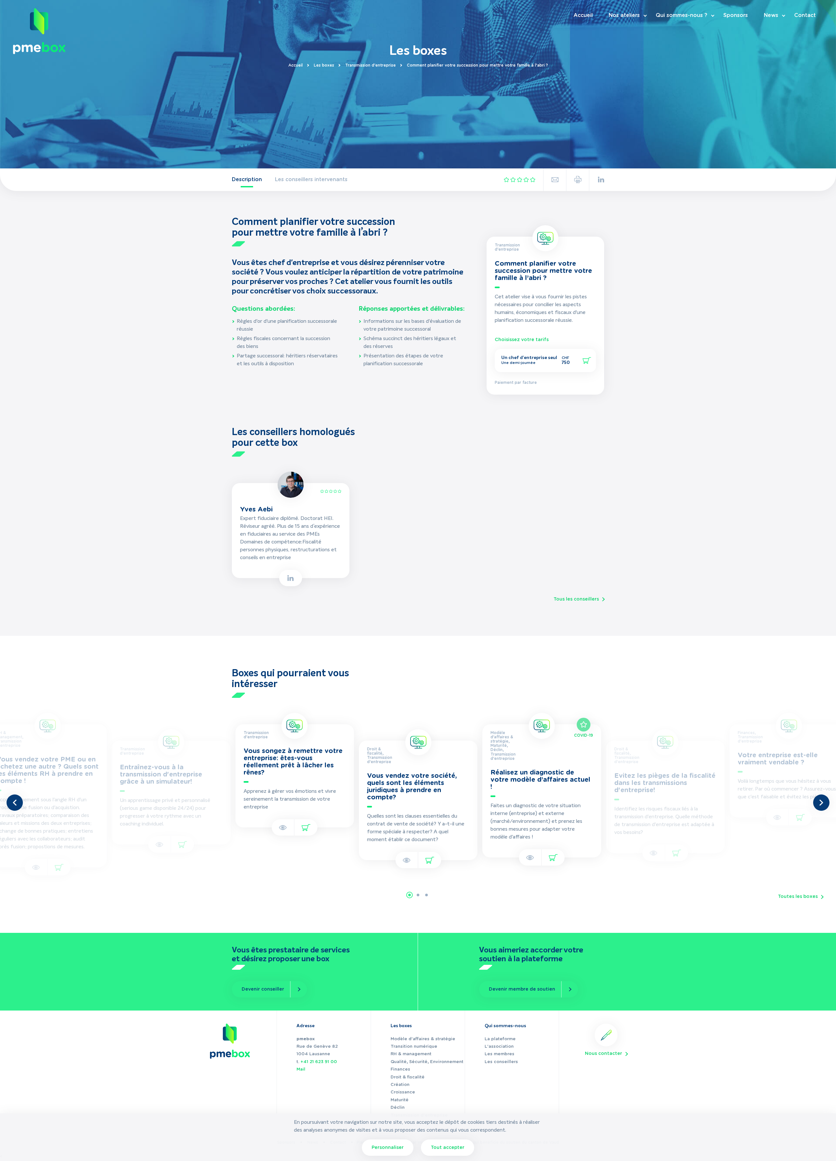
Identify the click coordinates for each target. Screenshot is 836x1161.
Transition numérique (414, 1046)
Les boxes (324, 65)
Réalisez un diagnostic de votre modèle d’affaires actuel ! (417, 779)
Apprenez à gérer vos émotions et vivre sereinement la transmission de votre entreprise (166, 799)
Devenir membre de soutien (522, 989)
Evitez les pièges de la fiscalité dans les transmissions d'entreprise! (541, 783)
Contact (805, 15)
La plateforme (500, 1039)
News (771, 15)
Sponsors (735, 15)
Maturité (400, 1100)
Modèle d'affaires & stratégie (423, 1039)
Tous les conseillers (576, 599)
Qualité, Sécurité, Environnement (427, 1062)
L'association (499, 1046)
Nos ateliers (624, 15)
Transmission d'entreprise (370, 65)
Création (400, 1085)
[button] (409, 895)
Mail (301, 1069)
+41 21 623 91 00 (318, 1062)
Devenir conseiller (263, 989)
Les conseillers (501, 1062)
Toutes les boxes (798, 896)
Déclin (398, 1108)
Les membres (499, 1054)
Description (247, 179)
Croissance (403, 1092)
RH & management (411, 1054)
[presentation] (15, 802)
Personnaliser (388, 1147)
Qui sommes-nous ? (681, 15)
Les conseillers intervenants (311, 179)
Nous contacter (603, 1053)
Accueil (583, 15)
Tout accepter (447, 1147)
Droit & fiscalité (408, 1077)
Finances (400, 1069)
